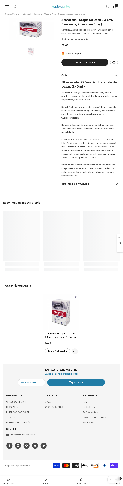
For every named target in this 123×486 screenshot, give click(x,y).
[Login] (107, 6)
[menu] (7, 7)
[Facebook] (9, 446)
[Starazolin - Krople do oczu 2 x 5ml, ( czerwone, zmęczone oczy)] (62, 312)
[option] (31, 29)
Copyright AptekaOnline (17, 465)
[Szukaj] (15, 7)
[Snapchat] (35, 446)
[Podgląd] (75, 296)
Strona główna (12, 14)
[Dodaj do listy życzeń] (114, 62)
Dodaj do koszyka (84, 62)
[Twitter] (43, 446)
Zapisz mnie (76, 382)
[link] (22, 264)
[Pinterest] (26, 446)
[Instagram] (18, 446)
